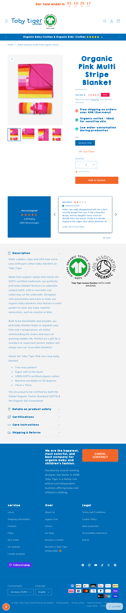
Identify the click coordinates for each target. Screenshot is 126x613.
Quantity (79, 158)
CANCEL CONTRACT (100, 455)
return (11, 512)
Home (10, 44)
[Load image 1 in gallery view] (14, 134)
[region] (85, 214)
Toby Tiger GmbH (27, 603)
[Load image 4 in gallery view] (56, 134)
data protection (90, 526)
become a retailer (54, 539)
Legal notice (92, 606)
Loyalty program (16, 553)
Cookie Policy (89, 519)
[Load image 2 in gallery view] (28, 134)
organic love (51, 519)
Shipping (95, 99)
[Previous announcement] (6, 37)
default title (85, 143)
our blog (49, 533)
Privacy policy (78, 603)
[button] (6, 21)
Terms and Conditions (93, 512)
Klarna (85, 539)
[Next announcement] (120, 37)
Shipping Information (19, 519)
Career (48, 526)
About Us (50, 512)
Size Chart (13, 539)
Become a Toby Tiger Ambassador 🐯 (56, 548)
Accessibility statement (94, 533)
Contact (12, 526)
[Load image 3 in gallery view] (42, 134)
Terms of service (94, 603)
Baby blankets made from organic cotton (38, 44)
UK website (14, 546)
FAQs (10, 533)
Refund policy (63, 603)
